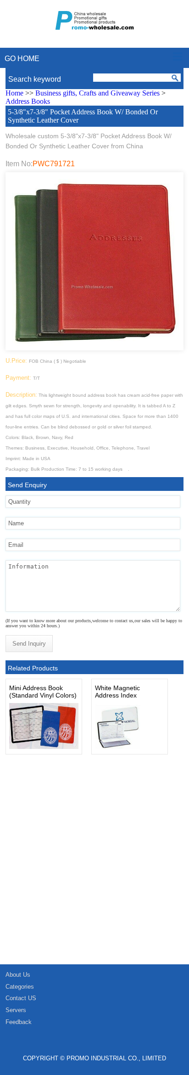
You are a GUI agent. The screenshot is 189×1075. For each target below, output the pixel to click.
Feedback (19, 1022)
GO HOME (22, 58)
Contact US (21, 998)
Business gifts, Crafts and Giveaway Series (97, 93)
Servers (16, 1010)
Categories (20, 986)
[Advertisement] (94, 865)
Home (14, 93)
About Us (18, 974)
